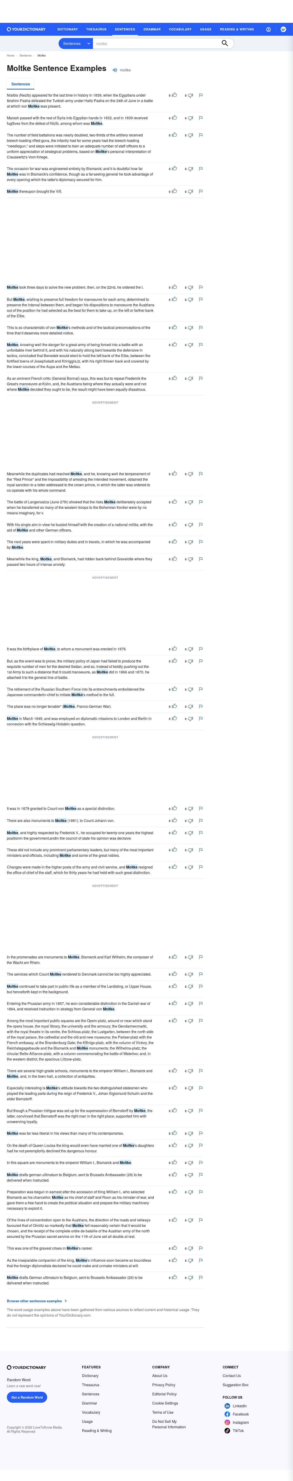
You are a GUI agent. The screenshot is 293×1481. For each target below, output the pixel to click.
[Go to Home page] (26, 29)
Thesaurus (90, 1384)
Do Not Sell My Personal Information (169, 1424)
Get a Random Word (27, 1397)
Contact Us (232, 1375)
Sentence (26, 55)
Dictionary (90, 1375)
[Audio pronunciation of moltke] (115, 70)
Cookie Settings (165, 1403)
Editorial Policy (164, 1394)
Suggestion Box (236, 1384)
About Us (159, 1375)
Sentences (72, 43)
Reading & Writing (97, 1430)
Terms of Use (163, 1412)
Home (10, 55)
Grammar (89, 1403)
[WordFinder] (283, 29)
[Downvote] (190, 95)
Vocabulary (91, 1412)
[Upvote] (174, 95)
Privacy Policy (163, 1384)
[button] (268, 29)
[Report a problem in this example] (200, 95)
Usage (87, 1421)
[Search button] (227, 43)
